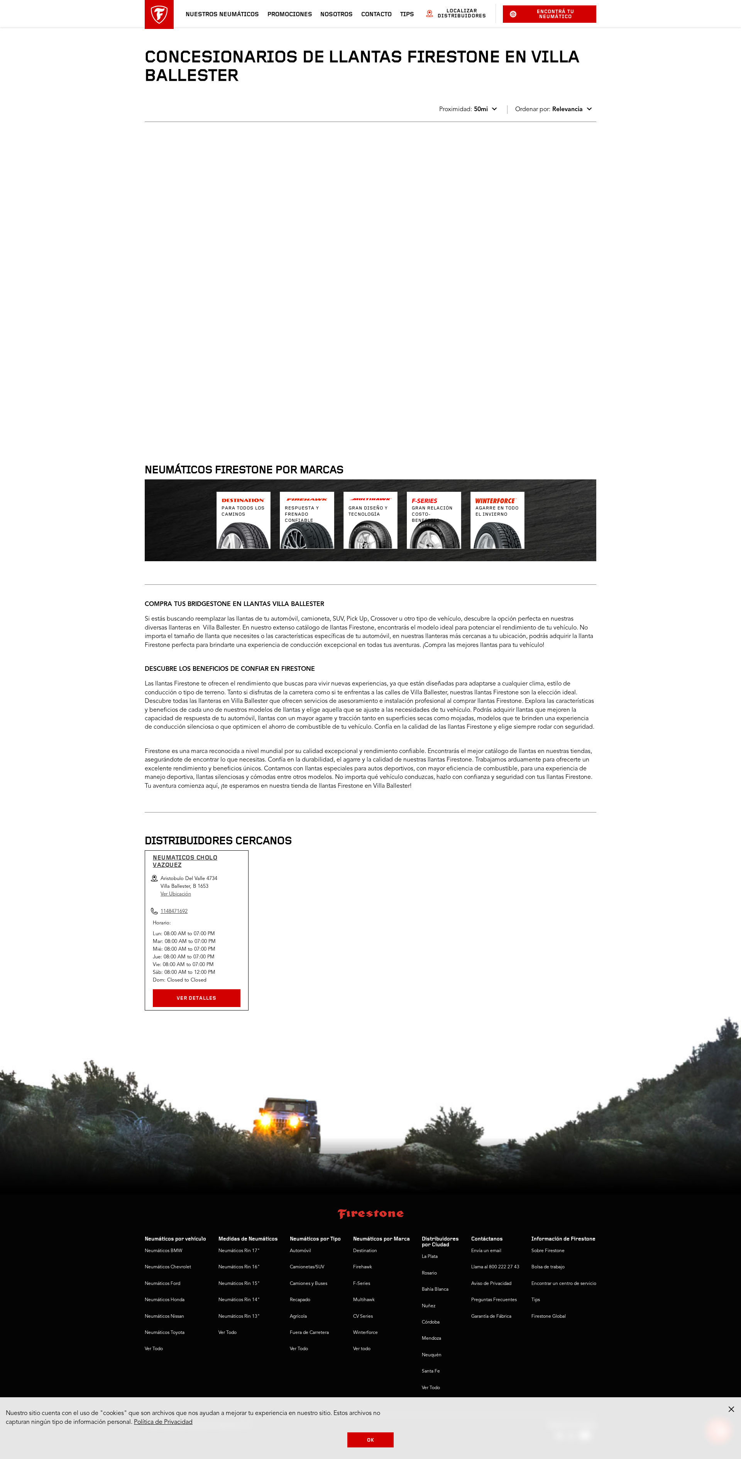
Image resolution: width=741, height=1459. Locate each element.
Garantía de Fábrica (491, 1316)
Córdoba (431, 1322)
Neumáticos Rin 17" (239, 1251)
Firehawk (362, 1267)
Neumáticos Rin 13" (239, 1316)
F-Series (361, 1283)
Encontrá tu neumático (555, 14)
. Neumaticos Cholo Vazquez (193, 153)
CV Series (363, 1316)
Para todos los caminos (243, 511)
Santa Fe (431, 1371)
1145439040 (209, 327)
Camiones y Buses (308, 1283)
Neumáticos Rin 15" (239, 1283)
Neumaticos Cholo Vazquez (185, 861)
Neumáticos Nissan (164, 1316)
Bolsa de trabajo (548, 1267)
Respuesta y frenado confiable (302, 514)
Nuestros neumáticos (222, 15)
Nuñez (428, 1306)
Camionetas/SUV (307, 1267)
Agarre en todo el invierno (497, 511)
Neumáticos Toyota (164, 1332)
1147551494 (209, 426)
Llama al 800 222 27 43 (495, 1267)
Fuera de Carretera (309, 1332)
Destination (365, 1251)
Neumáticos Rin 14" (239, 1300)
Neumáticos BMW (163, 1251)
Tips (407, 15)
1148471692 (209, 221)
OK (370, 1440)
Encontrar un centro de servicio (563, 1283)
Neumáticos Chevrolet (168, 1267)
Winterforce (365, 1332)
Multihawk (364, 1300)
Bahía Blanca (435, 1289)
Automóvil (300, 1251)
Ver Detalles (197, 998)
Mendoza (431, 1338)
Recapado (300, 1300)
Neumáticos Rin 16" (239, 1267)
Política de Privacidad (163, 1422)
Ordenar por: (549, 110)
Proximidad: (463, 110)
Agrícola (298, 1316)
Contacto (376, 15)
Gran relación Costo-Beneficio (432, 514)
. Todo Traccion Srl (180, 358)
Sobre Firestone (548, 1251)
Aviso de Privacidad (491, 1283)
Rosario (429, 1273)
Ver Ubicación (176, 894)
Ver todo (361, 1349)
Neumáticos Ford (162, 1283)
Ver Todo (154, 1349)
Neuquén (432, 1355)
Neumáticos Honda (164, 1300)
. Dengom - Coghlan (181, 252)
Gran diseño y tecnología (368, 511)
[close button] (731, 1409)
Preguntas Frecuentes (494, 1300)
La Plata (430, 1256)
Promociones (289, 15)
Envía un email (486, 1251)
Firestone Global (548, 1316)
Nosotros (336, 15)
